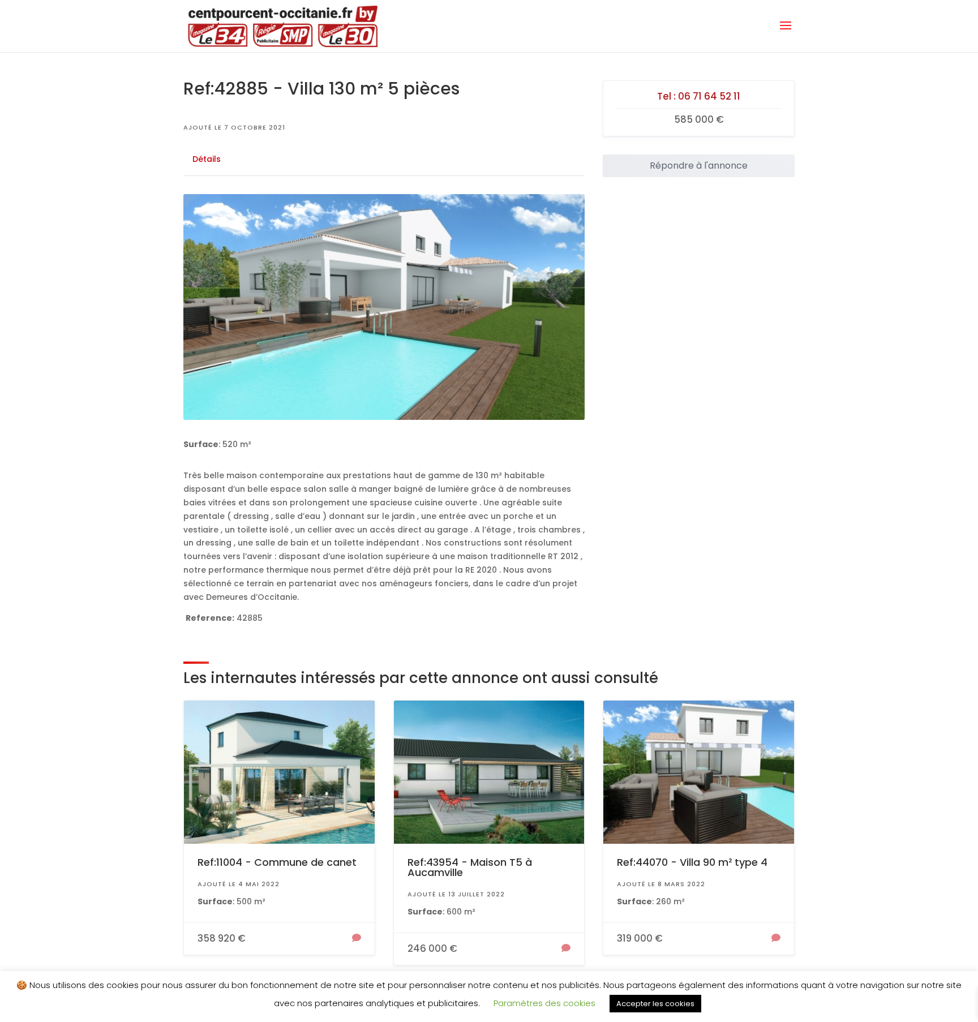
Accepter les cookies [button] (655, 1003)
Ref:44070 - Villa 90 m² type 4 (692, 862)
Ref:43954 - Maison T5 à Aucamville (470, 867)
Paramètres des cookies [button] (544, 1003)
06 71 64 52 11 (709, 96)
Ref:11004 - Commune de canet (277, 862)
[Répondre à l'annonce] (356, 939)
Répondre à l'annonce (699, 165)
